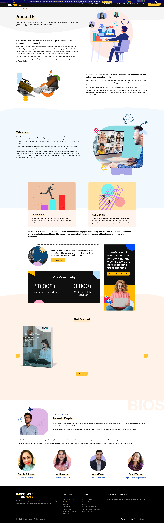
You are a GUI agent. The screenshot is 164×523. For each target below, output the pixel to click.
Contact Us (66, 506)
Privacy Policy (67, 509)
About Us (66, 502)
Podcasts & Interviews (88, 511)
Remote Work (121, 3)
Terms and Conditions (69, 511)
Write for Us (66, 504)
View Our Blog (58, 260)
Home (18, 9)
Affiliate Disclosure (68, 514)
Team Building (107, 3)
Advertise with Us (68, 499)
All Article (80, 3)
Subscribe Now (154, 3)
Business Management (89, 506)
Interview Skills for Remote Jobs (91, 509)
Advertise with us (135, 3)
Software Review (93, 3)
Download (82, 374)
